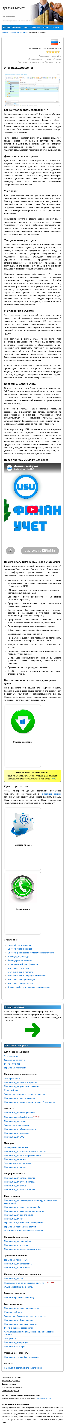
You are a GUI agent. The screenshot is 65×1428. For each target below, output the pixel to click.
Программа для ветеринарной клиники (22, 1155)
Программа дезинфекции (16, 1342)
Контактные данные (10, 1391)
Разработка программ (11, 1377)
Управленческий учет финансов (23, 964)
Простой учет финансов (19, 945)
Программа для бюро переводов (19, 1320)
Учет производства (13, 1078)
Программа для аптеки (15, 1159)
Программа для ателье (15, 1186)
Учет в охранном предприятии (18, 1328)
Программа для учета (11, 1380)
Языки (45, 27)
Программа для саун (14, 1219)
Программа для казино (15, 1121)
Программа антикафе (14, 1346)
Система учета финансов (20, 949)
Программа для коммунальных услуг (22, 1308)
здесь (53, 779)
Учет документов (12, 1064)
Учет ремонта (10, 1338)
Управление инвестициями (16, 1125)
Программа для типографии (17, 1241)
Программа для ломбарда (16, 1133)
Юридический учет (13, 1312)
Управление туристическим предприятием (24, 1223)
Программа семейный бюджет (18, 1117)
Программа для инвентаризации (19, 1098)
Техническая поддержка (12, 1387)
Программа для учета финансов (19, 1113)
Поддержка (36, 27)
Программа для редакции (16, 1245)
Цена (26, 27)
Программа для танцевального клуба (22, 1207)
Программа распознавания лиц (19, 1297)
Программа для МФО (14, 1137)
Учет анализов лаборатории (17, 1163)
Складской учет (11, 1090)
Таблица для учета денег (20, 956)
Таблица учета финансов (20, 960)
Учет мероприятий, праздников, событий (23, 1231)
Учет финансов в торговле (20, 972)
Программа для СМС (14, 1278)
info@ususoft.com (44, 1398)
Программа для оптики (15, 1167)
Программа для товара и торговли (20, 1082)
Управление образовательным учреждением (25, 1316)
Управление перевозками (16, 1260)
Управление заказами (14, 1060)
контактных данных (51, 794)
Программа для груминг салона (19, 1182)
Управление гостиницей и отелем (20, 1227)
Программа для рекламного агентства (22, 1249)
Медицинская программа (16, 1147)
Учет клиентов (11, 1056)
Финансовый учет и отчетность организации (29, 987)
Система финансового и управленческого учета (31, 953)
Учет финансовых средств (20, 983)
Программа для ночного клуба (18, 1215)
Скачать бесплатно (22, 742)
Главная (6, 27)
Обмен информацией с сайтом (18, 1287)
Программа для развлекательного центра (24, 1211)
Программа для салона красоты (19, 1178)
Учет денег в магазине (18, 968)
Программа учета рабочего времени (21, 1357)
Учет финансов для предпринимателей (26, 976)
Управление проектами (15, 1068)
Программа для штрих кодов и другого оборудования (29, 1102)
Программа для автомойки (17, 1267)
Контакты (55, 27)
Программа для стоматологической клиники (25, 1151)
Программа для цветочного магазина (21, 1086)
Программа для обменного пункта (20, 1129)
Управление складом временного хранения (24, 1094)
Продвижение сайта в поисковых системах (24, 1283)
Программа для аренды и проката (20, 1324)
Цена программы (9, 1384)
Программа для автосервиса (18, 1264)
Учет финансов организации (21, 979)
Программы (16, 27)
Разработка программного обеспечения (23, 1368)
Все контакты (23, 909)
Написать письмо (23, 845)
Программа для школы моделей (19, 1189)
